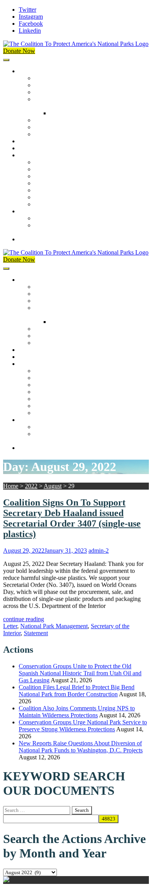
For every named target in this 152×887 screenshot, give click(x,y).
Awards (43, 134)
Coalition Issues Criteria (63, 92)
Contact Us (32, 239)
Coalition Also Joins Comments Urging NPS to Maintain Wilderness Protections (77, 711)
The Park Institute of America (70, 197)
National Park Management (54, 626)
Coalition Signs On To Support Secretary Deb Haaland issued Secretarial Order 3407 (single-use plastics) (72, 518)
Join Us (28, 211)
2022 (31, 486)
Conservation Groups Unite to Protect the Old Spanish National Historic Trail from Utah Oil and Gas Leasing (80, 673)
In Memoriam (51, 204)
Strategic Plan (51, 127)
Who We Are (50, 85)
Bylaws (43, 120)
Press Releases (37, 148)
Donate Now (19, 50)
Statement (36, 633)
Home (10, 486)
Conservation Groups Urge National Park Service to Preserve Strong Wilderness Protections (83, 725)
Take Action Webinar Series (68, 183)
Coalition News (38, 155)
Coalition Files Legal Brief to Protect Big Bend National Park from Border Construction (76, 690)
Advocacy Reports (57, 176)
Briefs (41, 162)
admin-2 (98, 550)
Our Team (46, 78)
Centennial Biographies (79, 113)
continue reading (23, 619)
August (53, 486)
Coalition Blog (52, 190)
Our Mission (34, 71)
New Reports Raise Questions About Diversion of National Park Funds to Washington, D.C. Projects (81, 747)
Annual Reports (53, 169)
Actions (28, 141)
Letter (10, 626)
